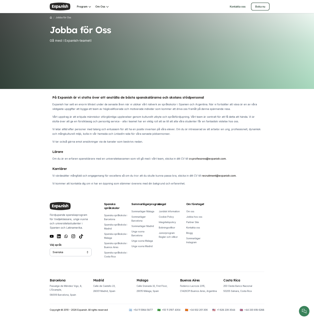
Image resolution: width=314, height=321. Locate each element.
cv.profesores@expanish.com (207, 158)
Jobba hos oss (194, 216)
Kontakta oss (193, 227)
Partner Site (192, 222)
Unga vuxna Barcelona (137, 233)
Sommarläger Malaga (142, 211)
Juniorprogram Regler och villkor (168, 235)
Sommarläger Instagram (193, 240)
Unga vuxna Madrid (142, 246)
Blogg (189, 233)
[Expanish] (60, 6)
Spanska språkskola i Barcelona (115, 217)
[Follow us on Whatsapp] (66, 236)
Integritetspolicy (167, 222)
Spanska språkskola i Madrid (115, 226)
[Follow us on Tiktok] (81, 236)
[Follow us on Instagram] (73, 236)
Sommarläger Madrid (142, 226)
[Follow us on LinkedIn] (59, 236)
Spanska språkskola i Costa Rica (115, 254)
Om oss (190, 211)
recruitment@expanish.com (219, 175)
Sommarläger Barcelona (138, 218)
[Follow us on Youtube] (52, 236)
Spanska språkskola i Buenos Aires (115, 245)
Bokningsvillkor (167, 227)
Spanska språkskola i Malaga (115, 236)
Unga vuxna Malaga (142, 240)
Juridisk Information (169, 211)
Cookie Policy (166, 216)
